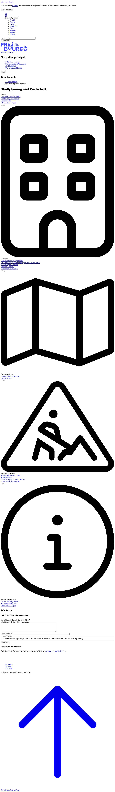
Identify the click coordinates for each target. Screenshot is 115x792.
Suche (3, 38)
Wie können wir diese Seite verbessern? (15, 622)
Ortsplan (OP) (6, 101)
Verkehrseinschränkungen (10, 482)
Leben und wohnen (12, 62)
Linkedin (8, 668)
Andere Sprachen (12, 18)
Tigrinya (13, 30)
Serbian (12, 34)
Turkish (12, 32)
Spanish (12, 22)
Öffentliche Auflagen (8, 103)
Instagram (8, 666)
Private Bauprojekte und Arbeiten (13, 479)
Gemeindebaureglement (9, 602)
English (12, 20)
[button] (3, 72)
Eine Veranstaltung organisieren (12, 261)
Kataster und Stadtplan (9, 604)
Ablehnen (9, 10)
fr (6, 16)
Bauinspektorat (6, 477)
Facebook (8, 664)
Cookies (15, 6)
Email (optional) (6, 634)
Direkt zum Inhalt (7, 2)
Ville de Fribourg (7, 52)
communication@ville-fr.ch (56, 651)
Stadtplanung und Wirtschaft (15, 64)
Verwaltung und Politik (13, 68)
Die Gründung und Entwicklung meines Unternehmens (20, 263)
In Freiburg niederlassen (9, 265)
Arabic (12, 28)
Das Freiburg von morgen (10, 99)
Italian (12, 24)
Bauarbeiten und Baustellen (10, 97)
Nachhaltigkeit (10, 66)
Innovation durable (7, 267)
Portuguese (14, 26)
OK (3, 10)
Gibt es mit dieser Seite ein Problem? (17, 620)
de (6, 14)
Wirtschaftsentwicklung (9, 269)
